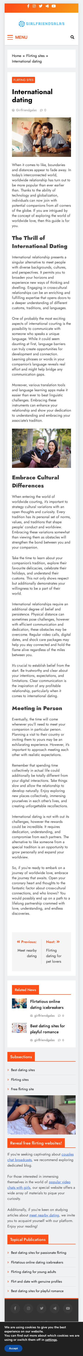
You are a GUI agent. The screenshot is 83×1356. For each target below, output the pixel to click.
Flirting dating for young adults (33, 1271)
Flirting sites (23, 80)
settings (51, 1340)
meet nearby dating (44, 1215)
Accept (13, 1348)
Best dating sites (23, 1069)
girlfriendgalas (26, 110)
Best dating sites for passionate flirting (38, 1252)
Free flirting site (22, 1089)
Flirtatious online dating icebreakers (46, 1004)
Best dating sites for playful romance (47, 1029)
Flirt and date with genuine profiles (36, 1281)
